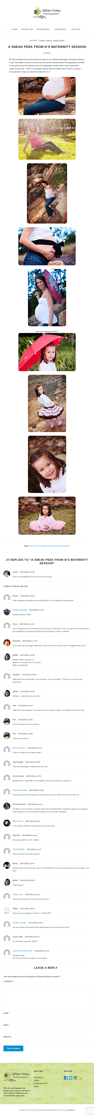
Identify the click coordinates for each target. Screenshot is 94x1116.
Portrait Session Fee (40, 1083)
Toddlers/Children (58, 40)
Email (6, 1025)
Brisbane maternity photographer (59, 546)
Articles (75, 29)
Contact (36, 1086)
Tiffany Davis (18, 821)
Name (6, 1013)
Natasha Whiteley (20, 610)
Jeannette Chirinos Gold (22, 951)
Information (43, 29)
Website (7, 1037)
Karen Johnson (19, 748)
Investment (60, 29)
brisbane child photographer (37, 546)
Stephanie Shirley (20, 790)
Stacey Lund (18, 894)
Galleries (42, 40)
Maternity (49, 40)
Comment (8, 981)
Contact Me (27, 29)
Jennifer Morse (19, 849)
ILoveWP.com (71, 1110)
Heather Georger (19, 923)
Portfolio (36, 1080)
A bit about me (38, 1077)
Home (15, 29)
